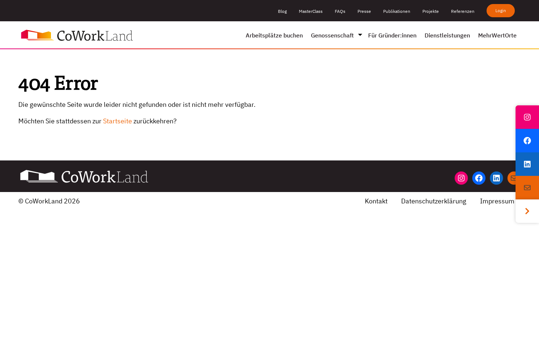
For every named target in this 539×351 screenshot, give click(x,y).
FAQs (340, 11)
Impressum (497, 201)
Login (500, 10)
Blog (282, 11)
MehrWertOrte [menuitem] (497, 35)
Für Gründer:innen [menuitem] (392, 35)
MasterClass (311, 11)
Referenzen (462, 11)
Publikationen (396, 11)
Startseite (117, 121)
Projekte (430, 11)
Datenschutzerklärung (433, 201)
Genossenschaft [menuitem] (332, 35)
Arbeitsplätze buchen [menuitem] (274, 35)
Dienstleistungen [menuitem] (447, 35)
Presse (364, 11)
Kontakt (376, 201)
